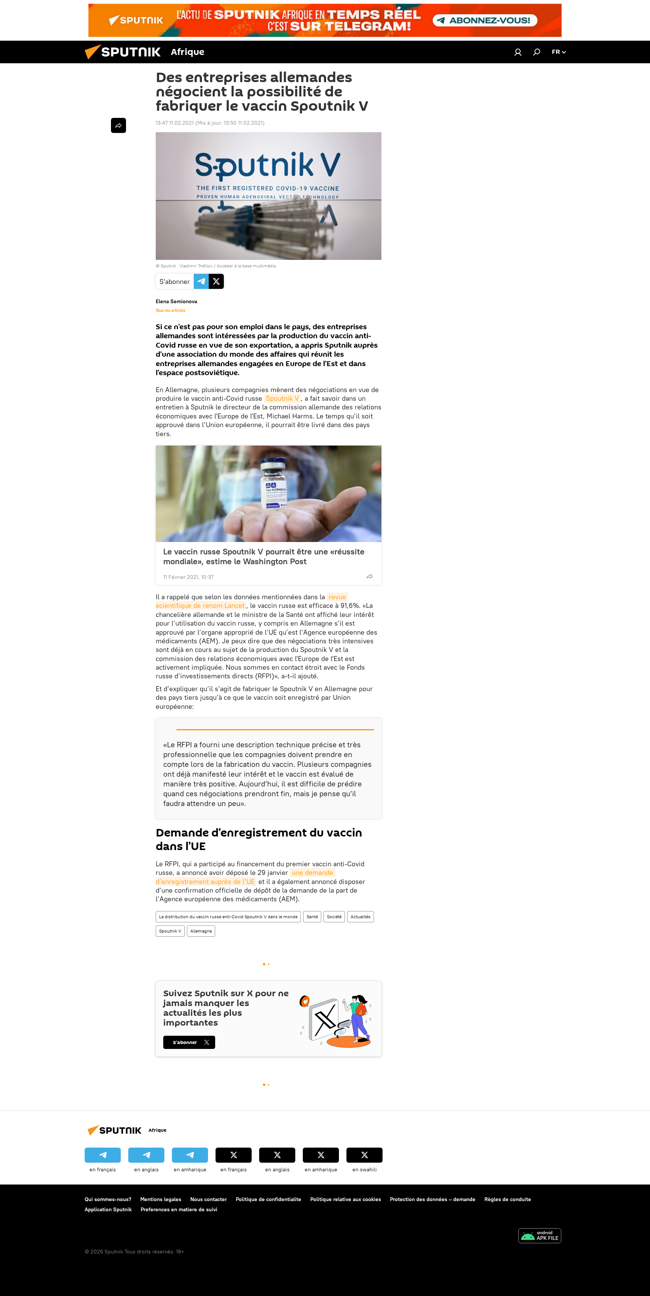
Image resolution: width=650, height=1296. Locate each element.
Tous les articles (170, 310)
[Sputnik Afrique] (125, 61)
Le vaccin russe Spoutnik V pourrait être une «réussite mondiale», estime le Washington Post (263, 556)
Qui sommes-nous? (108, 1199)
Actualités (361, 916)
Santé (312, 916)
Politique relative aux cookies (345, 1199)
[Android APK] (539, 1236)
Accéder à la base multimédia (246, 266)
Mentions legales (160, 1199)
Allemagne (201, 931)
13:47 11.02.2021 (175, 122)
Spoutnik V (282, 398)
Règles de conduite (507, 1199)
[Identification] (517, 52)
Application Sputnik (108, 1209)
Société (334, 916)
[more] (369, 576)
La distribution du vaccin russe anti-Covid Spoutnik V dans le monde (228, 916)
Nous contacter (208, 1199)
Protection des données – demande (432, 1199)
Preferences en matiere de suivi (179, 1209)
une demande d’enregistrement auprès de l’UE (245, 876)
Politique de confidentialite (268, 1199)
